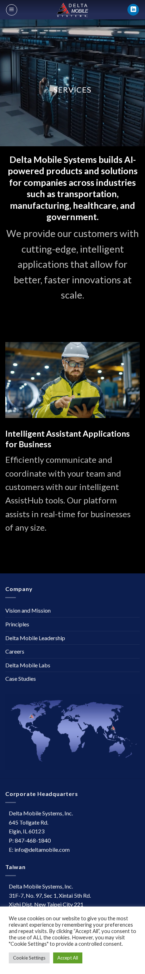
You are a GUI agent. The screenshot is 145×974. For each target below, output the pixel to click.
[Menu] (11, 10)
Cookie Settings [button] (29, 958)
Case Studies (20, 678)
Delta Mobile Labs (27, 665)
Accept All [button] (67, 958)
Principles (17, 624)
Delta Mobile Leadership (35, 637)
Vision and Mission (28, 610)
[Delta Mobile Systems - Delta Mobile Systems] (72, 9)
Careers (14, 651)
